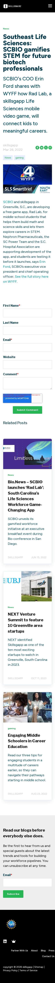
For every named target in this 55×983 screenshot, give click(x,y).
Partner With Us (19, 950)
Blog (43, 950)
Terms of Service (28, 970)
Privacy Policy (10, 970)
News (8, 157)
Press (51, 950)
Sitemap (38, 967)
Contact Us (48, 956)
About (34, 950)
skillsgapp (10, 145)
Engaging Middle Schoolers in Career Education (27, 741)
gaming (19, 157)
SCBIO (8, 202)
